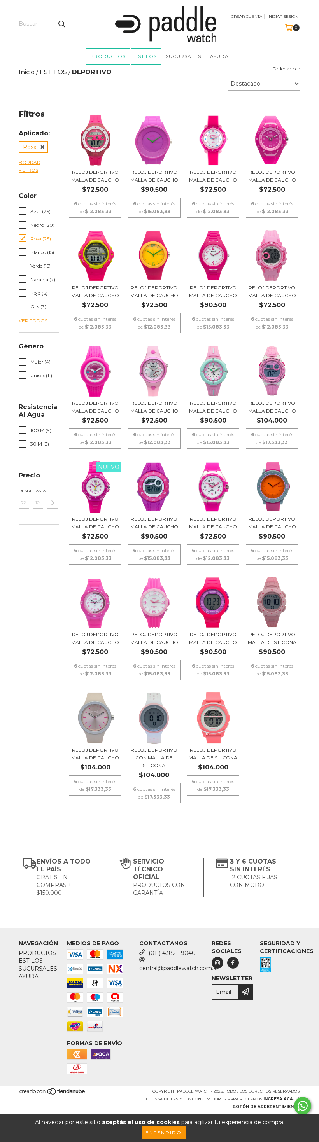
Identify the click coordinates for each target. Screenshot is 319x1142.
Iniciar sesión (283, 16)
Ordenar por (286, 69)
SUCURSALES (183, 56)
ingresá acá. (278, 1099)
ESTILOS (146, 56)
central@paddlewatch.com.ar (178, 968)
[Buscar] (61, 24)
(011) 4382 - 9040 (172, 953)
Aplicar (52, 503)
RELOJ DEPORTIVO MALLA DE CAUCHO (95, 176)
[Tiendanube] (53, 1094)
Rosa (30, 146)
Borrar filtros (29, 166)
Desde (24, 490)
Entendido (163, 1132)
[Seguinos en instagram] (217, 963)
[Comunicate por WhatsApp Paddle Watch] (302, 1106)
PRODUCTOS (108, 56)
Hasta (38, 490)
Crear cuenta (246, 16)
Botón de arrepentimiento (266, 1106)
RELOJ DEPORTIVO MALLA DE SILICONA (272, 638)
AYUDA (219, 56)
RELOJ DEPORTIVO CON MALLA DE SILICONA (154, 757)
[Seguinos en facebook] (233, 963)
